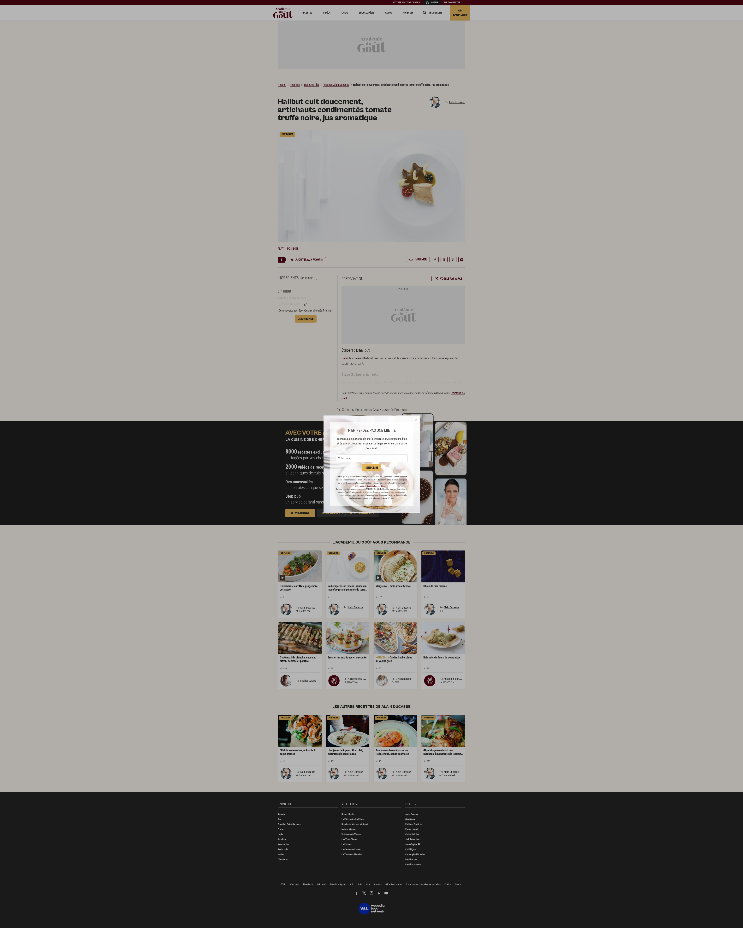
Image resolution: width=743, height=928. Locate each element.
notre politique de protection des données (371, 486)
